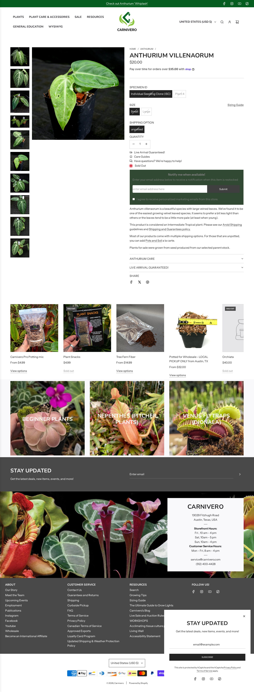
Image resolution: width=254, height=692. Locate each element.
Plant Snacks (71, 357)
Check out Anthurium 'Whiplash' (127, 3)
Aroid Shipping (232, 224)
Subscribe (207, 657)
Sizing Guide (236, 105)
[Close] (244, 616)
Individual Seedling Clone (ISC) (151, 94)
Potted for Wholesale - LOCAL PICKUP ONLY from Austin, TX (188, 359)
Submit (223, 189)
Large (146, 111)
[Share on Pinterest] (147, 282)
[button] (17, 341)
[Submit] (240, 474)
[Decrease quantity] (133, 144)
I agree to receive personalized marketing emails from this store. (177, 199)
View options (18, 371)
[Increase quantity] (146, 144)
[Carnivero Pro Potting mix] (34, 328)
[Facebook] (224, 3)
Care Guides (142, 156)
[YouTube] (239, 3)
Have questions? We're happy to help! (158, 161)
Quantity (137, 136)
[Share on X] (139, 282)
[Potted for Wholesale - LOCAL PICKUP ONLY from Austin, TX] (193, 328)
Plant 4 (179, 94)
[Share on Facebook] (131, 282)
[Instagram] (232, 3)
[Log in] (229, 22)
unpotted (137, 129)
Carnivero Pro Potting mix (27, 357)
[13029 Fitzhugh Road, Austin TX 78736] (127, 534)
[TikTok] (247, 3)
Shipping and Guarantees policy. (169, 229)
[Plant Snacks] (87, 328)
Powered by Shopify (138, 683)
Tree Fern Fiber (125, 357)
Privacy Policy (230, 667)
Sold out (68, 371)
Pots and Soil (153, 240)
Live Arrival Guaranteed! (149, 152)
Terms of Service (205, 671)
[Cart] (237, 22)
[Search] (222, 22)
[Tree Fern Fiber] (140, 328)
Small (134, 111)
